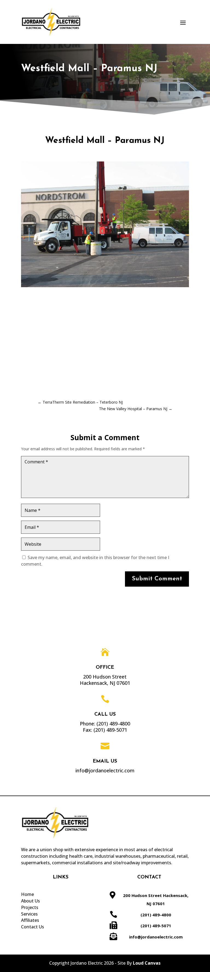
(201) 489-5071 (110, 730)
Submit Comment (157, 579)
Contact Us (32, 927)
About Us (30, 901)
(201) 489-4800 (113, 723)
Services (29, 914)
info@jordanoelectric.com (156, 937)
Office (105, 667)
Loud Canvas (147, 963)
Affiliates (30, 920)
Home (27, 894)
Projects (29, 907)
